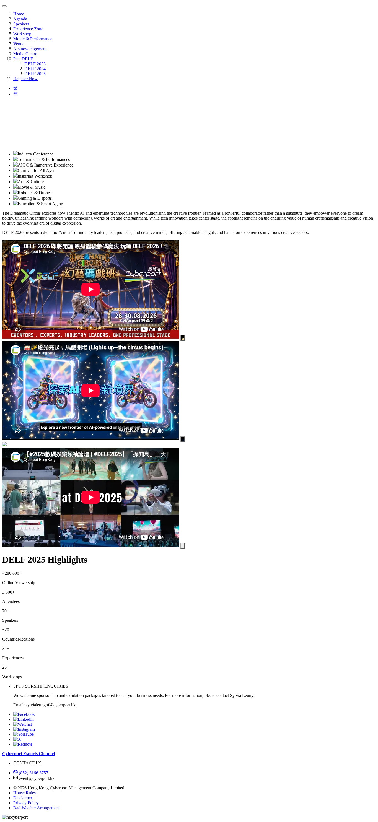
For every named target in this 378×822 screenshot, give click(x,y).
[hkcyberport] (22, 724)
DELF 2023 (35, 63)
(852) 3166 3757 (33, 773)
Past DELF (23, 58)
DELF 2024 (35, 68)
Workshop (22, 34)
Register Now (25, 78)
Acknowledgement (29, 48)
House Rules (24, 792)
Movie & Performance (32, 39)
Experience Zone (28, 29)
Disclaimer (22, 797)
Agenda (20, 19)
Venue (18, 43)
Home (18, 14)
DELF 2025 (35, 73)
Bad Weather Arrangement (36, 807)
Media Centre (25, 53)
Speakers (21, 24)
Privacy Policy (26, 802)
